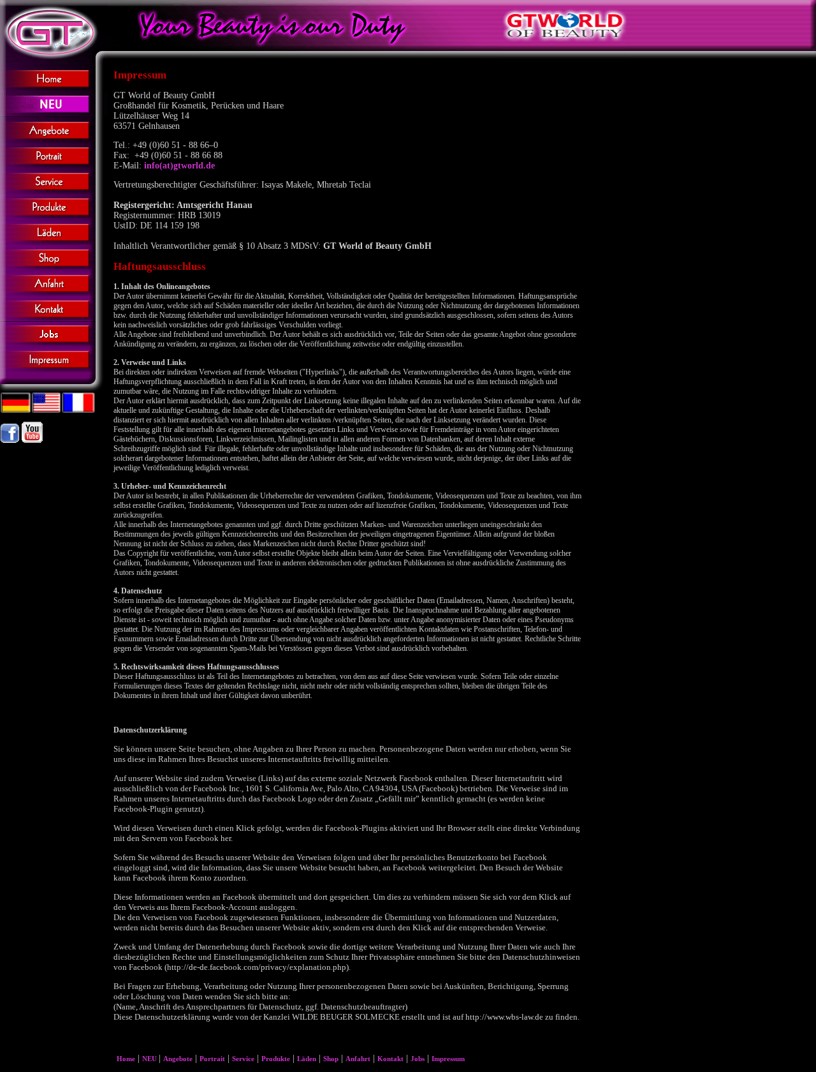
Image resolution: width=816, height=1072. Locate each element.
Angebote (178, 1058)
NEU (150, 1058)
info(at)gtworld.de (179, 165)
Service (243, 1058)
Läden (306, 1058)
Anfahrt (358, 1058)
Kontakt (390, 1058)
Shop (331, 1058)
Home (126, 1058)
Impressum (448, 1058)
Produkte (275, 1058)
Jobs (418, 1058)
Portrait (212, 1058)
